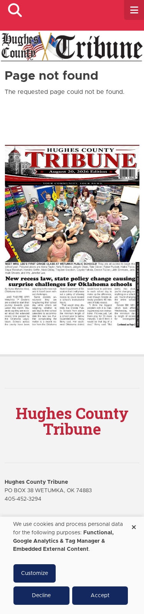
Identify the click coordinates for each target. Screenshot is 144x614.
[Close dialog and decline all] (133, 524)
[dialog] (72, 565)
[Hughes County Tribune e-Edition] (72, 236)
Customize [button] (34, 573)
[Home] (72, 46)
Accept (100, 595)
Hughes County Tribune (72, 421)
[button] (14, 10)
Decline (41, 595)
